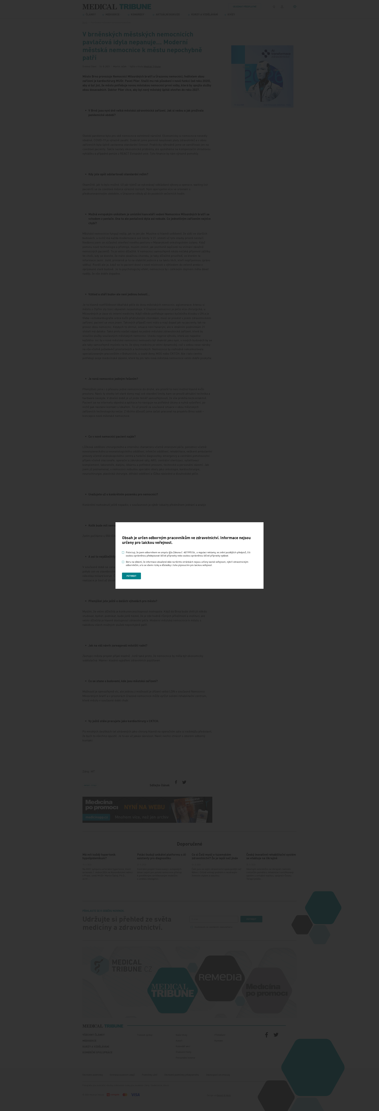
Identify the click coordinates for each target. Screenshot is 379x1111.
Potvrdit (131, 576)
